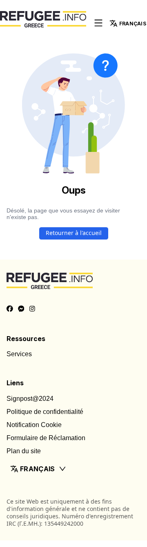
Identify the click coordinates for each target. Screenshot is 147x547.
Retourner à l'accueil (74, 233)
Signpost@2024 (30, 398)
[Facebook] (10, 309)
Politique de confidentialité (45, 411)
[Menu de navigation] (98, 23)
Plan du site (24, 451)
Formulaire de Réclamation (46, 437)
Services (19, 353)
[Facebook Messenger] (21, 309)
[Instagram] (32, 309)
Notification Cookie (34, 424)
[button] (73, 469)
